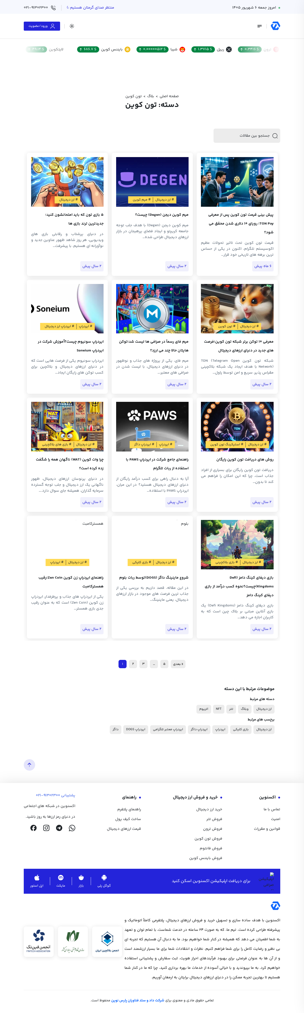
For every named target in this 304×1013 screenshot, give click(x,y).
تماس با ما (272, 809)
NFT (219, 709)
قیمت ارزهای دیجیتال (124, 829)
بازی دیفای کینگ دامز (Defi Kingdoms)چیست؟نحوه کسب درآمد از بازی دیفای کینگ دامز (239, 586)
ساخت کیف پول (128, 819)
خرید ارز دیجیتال (209, 809)
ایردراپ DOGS (135, 729)
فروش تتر (214, 819)
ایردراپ (220, 729)
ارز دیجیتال (264, 709)
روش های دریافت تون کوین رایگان (245, 460)
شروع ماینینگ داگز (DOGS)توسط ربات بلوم (154, 578)
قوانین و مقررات (267, 829)
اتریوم (203, 709)
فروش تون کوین (208, 839)
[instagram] (46, 828)
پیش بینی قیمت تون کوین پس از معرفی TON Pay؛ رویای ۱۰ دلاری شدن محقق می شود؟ (241, 223)
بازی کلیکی (241, 729)
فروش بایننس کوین (205, 858)
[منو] (259, 26)
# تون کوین (227, 326)
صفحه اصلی (169, 96)
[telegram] (59, 828)
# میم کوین (142, 199)
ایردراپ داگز (199, 729)
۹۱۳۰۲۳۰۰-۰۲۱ (48, 795)
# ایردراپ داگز (144, 444)
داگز (116, 729)
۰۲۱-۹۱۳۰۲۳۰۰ (36, 8)
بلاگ (150, 96)
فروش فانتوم (211, 848)
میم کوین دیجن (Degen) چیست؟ (162, 215)
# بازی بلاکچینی (226, 562)
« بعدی (178, 664)
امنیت (275, 819)
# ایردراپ (85, 326)
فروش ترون (212, 829)
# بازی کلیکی (141, 562)
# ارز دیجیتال (164, 199)
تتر (231, 709)
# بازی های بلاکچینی (56, 444)
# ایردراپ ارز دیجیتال (59, 326)
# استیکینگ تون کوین (226, 444)
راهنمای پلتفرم (129, 809)
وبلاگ (245, 709)
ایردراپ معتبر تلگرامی (168, 729)
